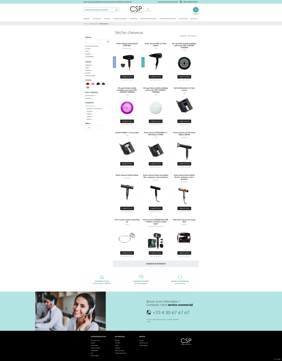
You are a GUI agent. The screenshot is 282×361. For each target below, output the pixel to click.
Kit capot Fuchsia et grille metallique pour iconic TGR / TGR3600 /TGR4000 (127, 90)
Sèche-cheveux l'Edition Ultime (127, 175)
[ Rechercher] (116, 10)
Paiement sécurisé (143, 342)
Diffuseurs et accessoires (95, 108)
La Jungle (279, 359)
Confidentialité (94, 350)
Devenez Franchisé (95, 348)
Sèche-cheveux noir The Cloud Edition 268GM (184, 134)
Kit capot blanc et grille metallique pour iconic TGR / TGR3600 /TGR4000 (155, 90)
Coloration (117, 342)
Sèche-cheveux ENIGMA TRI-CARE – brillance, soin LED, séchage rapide (155, 222)
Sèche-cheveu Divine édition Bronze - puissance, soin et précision (184, 177)
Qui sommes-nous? (95, 340)
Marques (93, 342)
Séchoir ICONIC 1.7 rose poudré (127, 133)
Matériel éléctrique (119, 350)
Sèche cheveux (90, 106)
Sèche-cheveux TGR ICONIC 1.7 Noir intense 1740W (155, 134)
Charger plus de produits (156, 264)
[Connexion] (196, 10)
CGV (92, 353)
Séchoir (90, 119)
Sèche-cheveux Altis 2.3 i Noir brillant (155, 45)
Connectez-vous (127, 76)
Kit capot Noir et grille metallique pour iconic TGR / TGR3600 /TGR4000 (184, 46)
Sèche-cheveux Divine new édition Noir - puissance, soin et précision (155, 176)
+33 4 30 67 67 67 (188, 2)
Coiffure (117, 345)
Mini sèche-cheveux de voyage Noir (184, 221)
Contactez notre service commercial (168, 2)
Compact (90, 116)
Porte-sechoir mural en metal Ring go (127, 221)
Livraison (141, 340)
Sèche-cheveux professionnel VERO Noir (127, 45)
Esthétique (117, 348)
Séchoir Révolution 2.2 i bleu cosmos (184, 89)
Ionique (89, 114)
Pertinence (192, 36)
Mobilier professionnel (120, 353)
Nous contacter (94, 345)
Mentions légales (95, 355)
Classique (90, 111)
